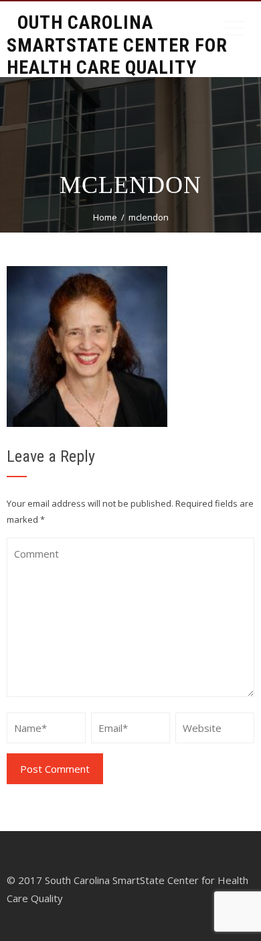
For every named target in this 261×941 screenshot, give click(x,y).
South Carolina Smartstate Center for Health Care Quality (117, 44)
